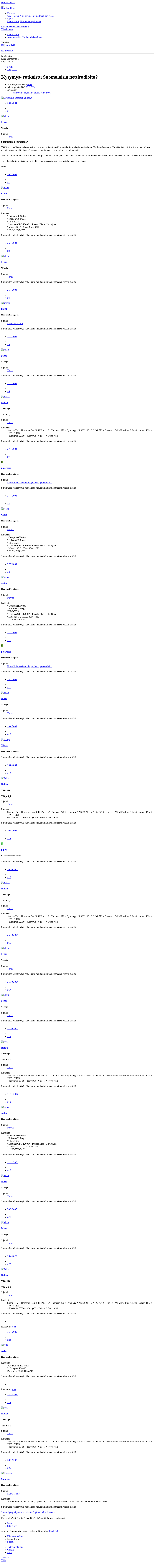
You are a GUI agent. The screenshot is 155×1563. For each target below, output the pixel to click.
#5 (8, 344)
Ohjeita (10, 1549)
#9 (8, 572)
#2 (8, 182)
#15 (9, 877)
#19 (9, 1102)
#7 (8, 457)
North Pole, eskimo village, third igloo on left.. (29, 482)
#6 (8, 391)
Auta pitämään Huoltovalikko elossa (37, 16)
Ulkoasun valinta (15, 1536)
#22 (9, 1264)
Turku (10, 136)
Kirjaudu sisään (8, 45)
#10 (9, 640)
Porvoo (10, 208)
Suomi (10, 1541)
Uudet (10, 18)
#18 (9, 1036)
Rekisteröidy (7, 50)
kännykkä (26, 92)
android (17, 92)
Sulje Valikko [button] (7, 61)
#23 (9, 1339)
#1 (8, 111)
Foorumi (11, 13)
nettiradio (36, 92)
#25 (9, 1468)
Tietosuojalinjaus (15, 1547)
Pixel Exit (53, 1531)
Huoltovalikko (8, 2)
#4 (8, 297)
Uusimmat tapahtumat (30, 21)
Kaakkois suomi (15, 323)
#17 (9, 989)
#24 (9, 1402)
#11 (9, 687)
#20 (9, 1170)
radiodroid (46, 92)
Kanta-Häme (13, 1493)
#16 (9, 943)
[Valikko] (2, 6)
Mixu (29, 84)
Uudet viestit (13, 16)
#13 (9, 773)
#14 (9, 838)
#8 (8, 503)
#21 (9, 1217)
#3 (8, 251)
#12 (9, 734)
